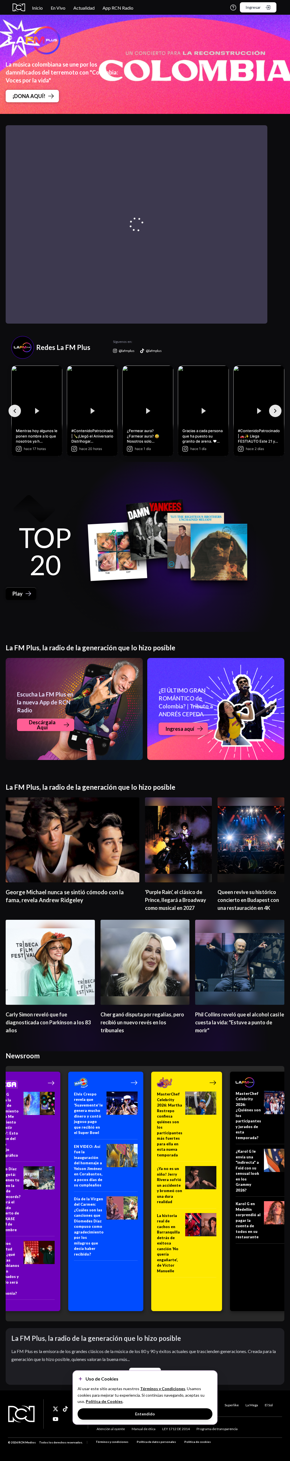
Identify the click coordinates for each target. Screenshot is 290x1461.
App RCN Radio (118, 7)
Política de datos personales (156, 1441)
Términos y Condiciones (162, 1388)
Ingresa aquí (179, 729)
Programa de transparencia (217, 1429)
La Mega (252, 1405)
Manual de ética (143, 1429)
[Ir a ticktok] (55, 1409)
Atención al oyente (111, 1429)
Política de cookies (197, 1441)
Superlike (232, 1405)
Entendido (145, 1413)
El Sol (269, 1405)
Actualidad (84, 7)
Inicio (37, 7)
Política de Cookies (104, 1401)
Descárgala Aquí (42, 724)
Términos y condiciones (112, 1441)
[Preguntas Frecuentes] (233, 7)
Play (17, 594)
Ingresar (253, 7)
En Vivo (58, 7)
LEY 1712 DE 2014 (176, 1429)
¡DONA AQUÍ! (28, 96)
